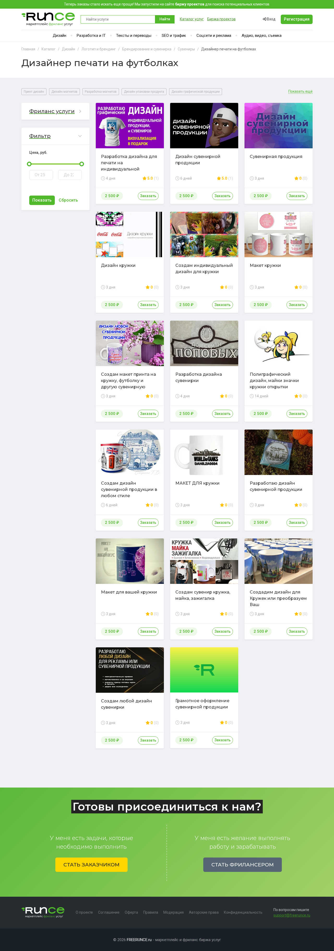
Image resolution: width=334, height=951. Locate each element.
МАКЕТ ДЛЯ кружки (197, 483)
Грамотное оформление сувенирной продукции (202, 703)
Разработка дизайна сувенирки (198, 377)
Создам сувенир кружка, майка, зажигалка (202, 595)
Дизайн (59, 35)
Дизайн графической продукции (195, 91)
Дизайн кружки (118, 265)
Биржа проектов (221, 19)
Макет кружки (265, 265)
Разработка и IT (91, 35)
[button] (55, 111)
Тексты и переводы (133, 35)
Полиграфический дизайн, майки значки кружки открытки (274, 380)
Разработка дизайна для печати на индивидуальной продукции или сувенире (129, 166)
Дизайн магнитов (64, 91)
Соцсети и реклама (213, 35)
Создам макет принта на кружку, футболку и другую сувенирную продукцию (128, 384)
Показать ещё (300, 91)
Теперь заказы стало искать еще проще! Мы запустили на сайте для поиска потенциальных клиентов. (167, 4)
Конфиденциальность (243, 912)
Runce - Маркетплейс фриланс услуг (48, 19)
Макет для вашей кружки (129, 592)
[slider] (29, 164)
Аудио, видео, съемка (262, 35)
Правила (150, 912)
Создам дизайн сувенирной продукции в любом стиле (129, 489)
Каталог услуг (192, 19)
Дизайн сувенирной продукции (197, 159)
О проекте (84, 912)
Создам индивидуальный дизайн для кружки (204, 268)
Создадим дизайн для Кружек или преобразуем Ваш (278, 598)
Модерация (173, 912)
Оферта (131, 912)
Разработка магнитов (101, 91)
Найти (164, 19)
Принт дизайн (34, 91)
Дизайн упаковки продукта (144, 91)
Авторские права (204, 912)
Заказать (148, 196)
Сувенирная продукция (276, 156)
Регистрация (296, 19)
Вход (271, 19)
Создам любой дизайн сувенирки (126, 704)
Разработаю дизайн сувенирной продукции (276, 486)
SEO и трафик (174, 35)
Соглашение (109, 912)
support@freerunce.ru (291, 915)
